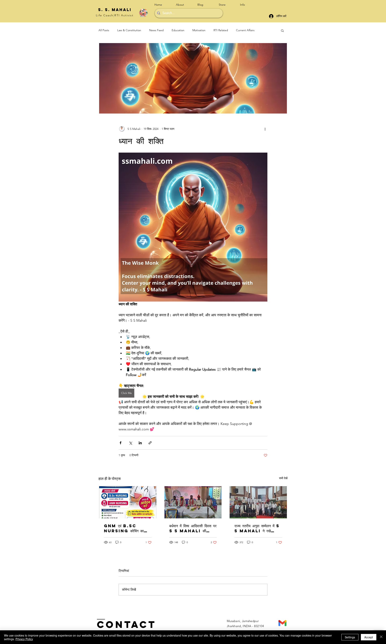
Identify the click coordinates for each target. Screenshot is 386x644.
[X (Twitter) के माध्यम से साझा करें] (130, 443)
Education (178, 30)
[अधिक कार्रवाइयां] (265, 128)
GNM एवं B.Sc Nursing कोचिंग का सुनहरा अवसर (124, 528)
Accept (368, 637)
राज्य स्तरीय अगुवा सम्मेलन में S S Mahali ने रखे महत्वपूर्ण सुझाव (257, 528)
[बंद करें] (381, 637)
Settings (350, 637)
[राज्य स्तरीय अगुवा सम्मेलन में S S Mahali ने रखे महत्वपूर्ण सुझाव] (258, 502)
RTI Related (221, 30)
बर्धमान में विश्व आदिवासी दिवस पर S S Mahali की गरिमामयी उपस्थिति (193, 528)
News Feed (156, 30)
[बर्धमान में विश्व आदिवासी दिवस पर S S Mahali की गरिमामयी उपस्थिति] (193, 502)
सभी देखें (283, 478)
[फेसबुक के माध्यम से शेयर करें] (120, 443)
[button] (247, 4)
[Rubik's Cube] (143, 13)
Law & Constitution (129, 30)
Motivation (198, 30)
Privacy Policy (24, 639)
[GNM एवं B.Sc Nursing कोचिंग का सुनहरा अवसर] (127, 502)
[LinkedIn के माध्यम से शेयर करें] (140, 443)
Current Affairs (245, 30)
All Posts (104, 30)
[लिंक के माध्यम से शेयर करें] (150, 443)
